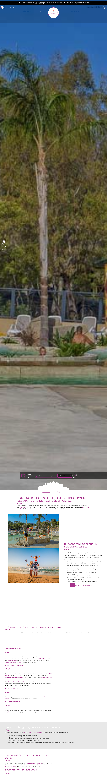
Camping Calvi (46, 492)
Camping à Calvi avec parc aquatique (33, 732)
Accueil (9, 11)
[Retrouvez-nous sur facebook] (3, 242)
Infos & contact (87, 11)
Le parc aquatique (40, 11)
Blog (95, 11)
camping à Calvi (25, 507)
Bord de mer (65, 11)
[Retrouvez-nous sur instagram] (3, 248)
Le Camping (16, 11)
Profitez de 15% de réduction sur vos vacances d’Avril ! (77, 3)
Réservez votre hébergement (83, 585)
